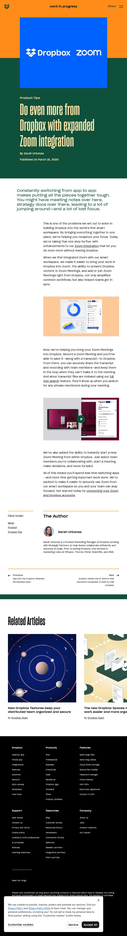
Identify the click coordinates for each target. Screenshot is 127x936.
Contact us (17, 823)
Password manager (89, 774)
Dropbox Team (19, 717)
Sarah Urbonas (34, 153)
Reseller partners (54, 847)
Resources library (54, 827)
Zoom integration (87, 246)
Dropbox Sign (52, 784)
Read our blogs (19, 880)
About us (84, 818)
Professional (51, 760)
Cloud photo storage (89, 765)
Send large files (87, 755)
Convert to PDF (87, 794)
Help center (17, 818)
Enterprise (51, 770)
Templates (17, 789)
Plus (48, 755)
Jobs (82, 823)
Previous (28, 578)
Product (12, 527)
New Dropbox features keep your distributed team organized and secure (39, 710)
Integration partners (55, 852)
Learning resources (21, 852)
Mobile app (17, 760)
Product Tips (30, 98)
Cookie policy (18, 832)
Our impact (85, 832)
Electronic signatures (90, 789)
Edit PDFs (84, 784)
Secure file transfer (89, 770)
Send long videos (88, 760)
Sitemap (16, 847)
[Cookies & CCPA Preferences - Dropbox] (53, 914)
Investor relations (88, 827)
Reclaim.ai (50, 779)
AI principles (18, 842)
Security (16, 779)
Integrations (17, 765)
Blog (48, 818)
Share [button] (112, 6)
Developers (51, 832)
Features (16, 770)
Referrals (50, 842)
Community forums (55, 837)
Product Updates (54, 799)
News (11, 523)
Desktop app (18, 755)
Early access (18, 784)
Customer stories (54, 823)
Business (50, 765)
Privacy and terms (21, 827)
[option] (38, 677)
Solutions (16, 774)
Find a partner (53, 857)
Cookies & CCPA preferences (25, 837)
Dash (48, 774)
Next (95, 580)
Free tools (16, 794)
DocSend (50, 789)
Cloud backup (86, 779)
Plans (48, 794)
